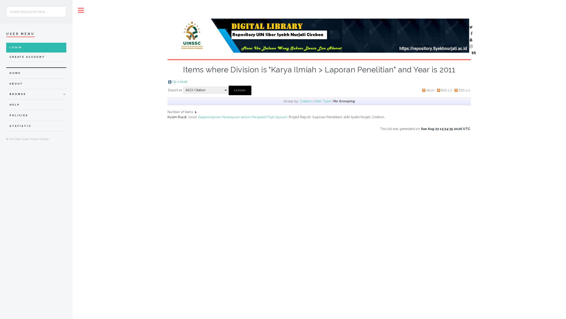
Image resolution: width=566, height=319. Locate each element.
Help (14, 104)
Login (16, 47)
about (16, 83)
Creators (306, 101)
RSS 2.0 (464, 90)
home (15, 73)
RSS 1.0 (446, 90)
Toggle (81, 10)
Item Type (323, 101)
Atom (430, 90)
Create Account (27, 57)
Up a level (179, 81)
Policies (19, 115)
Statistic (20, 126)
